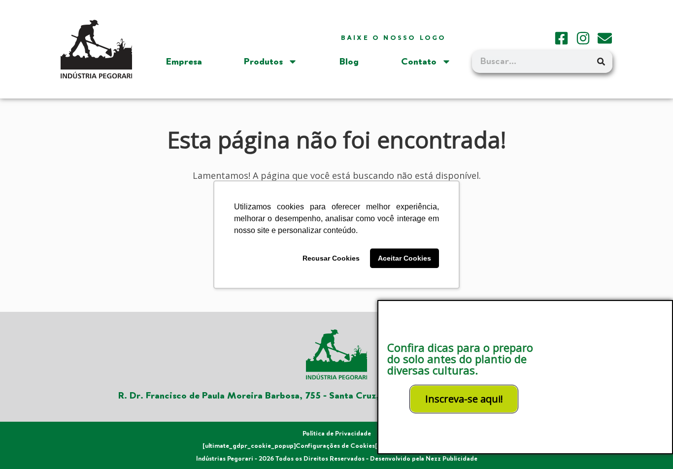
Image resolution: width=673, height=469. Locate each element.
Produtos (263, 62)
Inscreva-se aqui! (464, 398)
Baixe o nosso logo (393, 37)
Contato (419, 62)
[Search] (601, 61)
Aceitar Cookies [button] (404, 258)
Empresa (184, 62)
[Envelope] (605, 38)
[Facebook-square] (561, 38)
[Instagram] (583, 38)
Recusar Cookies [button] (331, 258)
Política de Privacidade (337, 433)
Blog (349, 62)
